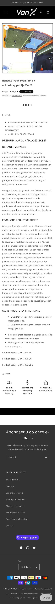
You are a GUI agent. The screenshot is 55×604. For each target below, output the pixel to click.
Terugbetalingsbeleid (43, 589)
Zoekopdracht (12, 479)
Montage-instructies (15, 499)
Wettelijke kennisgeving (37, 598)
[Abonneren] (46, 457)
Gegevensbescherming (16, 519)
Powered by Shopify (25, 589)
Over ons (10, 486)
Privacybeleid (11, 593)
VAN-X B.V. (13, 589)
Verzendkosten (17, 95)
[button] (6, 12)
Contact (9, 525)
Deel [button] (8, 373)
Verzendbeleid (45, 593)
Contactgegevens (18, 598)
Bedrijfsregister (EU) (15, 512)
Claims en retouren (15, 506)
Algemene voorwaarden (29, 593)
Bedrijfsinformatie (14, 492)
